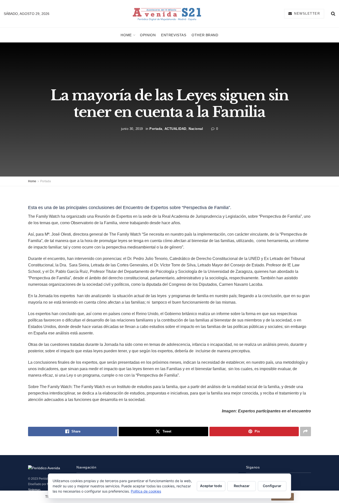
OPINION (148, 35)
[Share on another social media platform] (305, 431)
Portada (155, 129)
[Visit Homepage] (167, 14)
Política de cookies (146, 491)
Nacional (196, 129)
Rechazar (242, 486)
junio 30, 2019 (132, 129)
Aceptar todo (211, 486)
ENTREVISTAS (173, 35)
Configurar (272, 486)
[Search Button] (333, 13)
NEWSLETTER (306, 13)
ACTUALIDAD (175, 129)
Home (126, 35)
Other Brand (205, 35)
